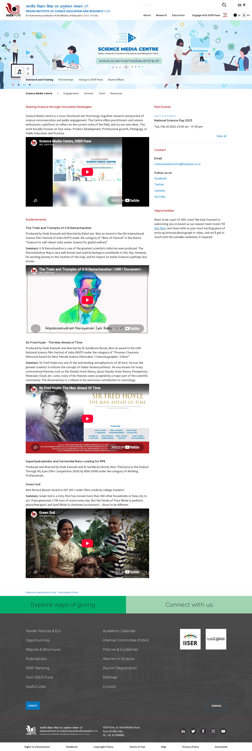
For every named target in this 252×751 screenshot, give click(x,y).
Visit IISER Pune (39, 677)
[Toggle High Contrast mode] (235, 15)
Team (102, 93)
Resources (116, 93)
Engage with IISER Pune (206, 15)
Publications (36, 659)
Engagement (71, 93)
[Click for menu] (225, 15)
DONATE (32, 705)
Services (88, 93)
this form (160, 228)
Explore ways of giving (63, 604)
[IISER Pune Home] (57, 10)
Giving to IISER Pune (91, 79)
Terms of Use (137, 746)
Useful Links (36, 687)
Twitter (159, 184)
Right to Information (37, 746)
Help (163, 746)
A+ (248, 15)
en (239, 5)
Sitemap (110, 677)
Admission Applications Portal (41, 592)
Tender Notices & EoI (43, 631)
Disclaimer (221, 746)
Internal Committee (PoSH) (126, 640)
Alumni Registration (120, 668)
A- (239, 15)
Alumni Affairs (116, 79)
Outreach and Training (39, 79)
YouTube (159, 197)
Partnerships (66, 79)
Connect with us (189, 604)
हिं (244, 5)
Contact (109, 687)
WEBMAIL (217, 705)
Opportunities (38, 640)
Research (161, 15)
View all (221, 136)
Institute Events (165, 116)
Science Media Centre (39, 93)
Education (178, 15)
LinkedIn (159, 191)
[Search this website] (224, 5)
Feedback (71, 746)
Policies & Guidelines (120, 649)
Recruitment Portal (68, 592)
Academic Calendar (119, 631)
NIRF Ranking (37, 668)
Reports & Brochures (43, 649)
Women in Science (119, 659)
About (147, 15)
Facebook (160, 178)
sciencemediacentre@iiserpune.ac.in (177, 164)
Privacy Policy (190, 746)
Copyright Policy (103, 746)
